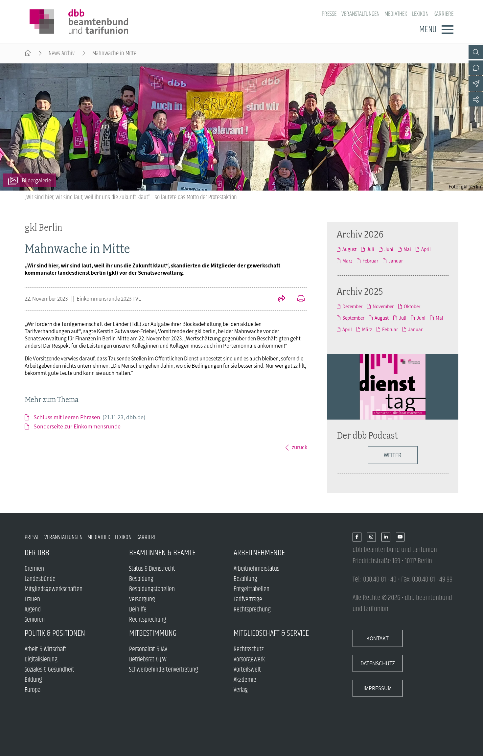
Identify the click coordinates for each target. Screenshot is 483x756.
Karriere (443, 14)
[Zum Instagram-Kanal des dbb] (371, 537)
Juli (370, 249)
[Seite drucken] (297, 299)
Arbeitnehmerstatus (256, 569)
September (353, 318)
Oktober (412, 306)
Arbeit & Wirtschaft (45, 649)
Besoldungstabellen (152, 589)
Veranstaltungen (360, 14)
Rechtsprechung (147, 620)
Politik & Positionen (55, 633)
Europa (32, 690)
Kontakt (377, 638)
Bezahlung (245, 579)
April (426, 249)
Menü (427, 29)
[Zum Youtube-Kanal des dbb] (400, 537)
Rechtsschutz (249, 649)
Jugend (33, 610)
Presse (329, 14)
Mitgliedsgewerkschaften (53, 589)
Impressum (377, 688)
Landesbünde (40, 579)
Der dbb (37, 552)
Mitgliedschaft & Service (271, 633)
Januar (395, 261)
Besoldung (141, 579)
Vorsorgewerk (249, 659)
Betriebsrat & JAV (148, 659)
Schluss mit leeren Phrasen (89, 417)
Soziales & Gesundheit (49, 670)
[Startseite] (28, 53)
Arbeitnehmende (259, 552)
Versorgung (142, 599)
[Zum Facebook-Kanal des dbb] (357, 537)
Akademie (245, 680)
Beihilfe (138, 610)
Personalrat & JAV (148, 649)
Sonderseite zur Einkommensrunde (77, 426)
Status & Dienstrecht (152, 569)
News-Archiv (62, 53)
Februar (370, 261)
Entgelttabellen (251, 589)
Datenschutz (377, 663)
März (347, 261)
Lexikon (420, 14)
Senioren (35, 620)
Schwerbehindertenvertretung (163, 670)
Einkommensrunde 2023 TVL (109, 298)
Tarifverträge (248, 599)
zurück (299, 447)
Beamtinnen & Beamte (162, 552)
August (349, 249)
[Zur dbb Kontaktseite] (476, 67)
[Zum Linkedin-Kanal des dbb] (385, 537)
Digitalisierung (41, 659)
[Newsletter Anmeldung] (476, 83)
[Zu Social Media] (476, 99)
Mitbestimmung (153, 633)
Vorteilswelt (247, 670)
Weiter (393, 455)
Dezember (352, 306)
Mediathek (395, 14)
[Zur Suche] (476, 52)
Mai (407, 249)
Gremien (34, 569)
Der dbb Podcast (367, 435)
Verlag (241, 690)
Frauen (32, 599)
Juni (388, 249)
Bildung (33, 680)
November (383, 306)
